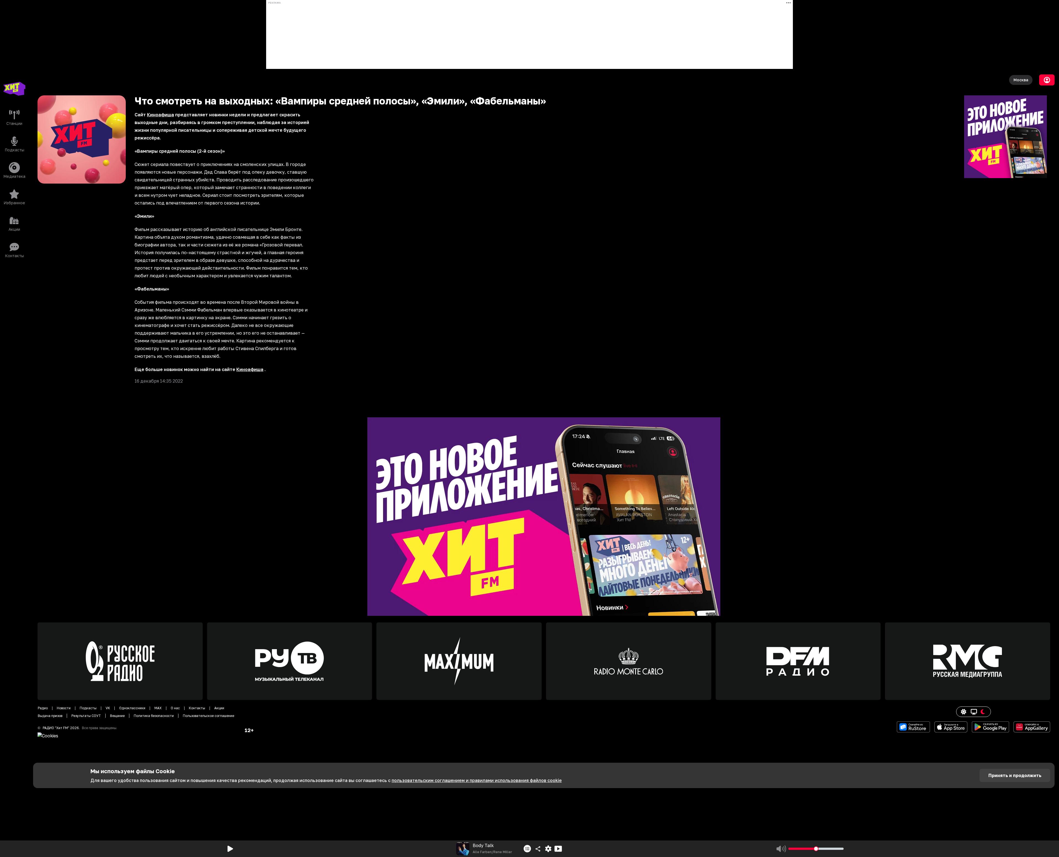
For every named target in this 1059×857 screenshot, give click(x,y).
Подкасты (88, 708)
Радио (43, 708)
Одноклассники (132, 708)
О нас (175, 708)
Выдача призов (50, 716)
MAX (158, 708)
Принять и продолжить (1014, 775)
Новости (64, 708)
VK (108, 708)
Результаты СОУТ (86, 716)
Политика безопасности (154, 716)
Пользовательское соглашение (208, 716)
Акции (219, 708)
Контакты (197, 708)
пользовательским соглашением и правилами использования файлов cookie (477, 780)
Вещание (117, 716)
